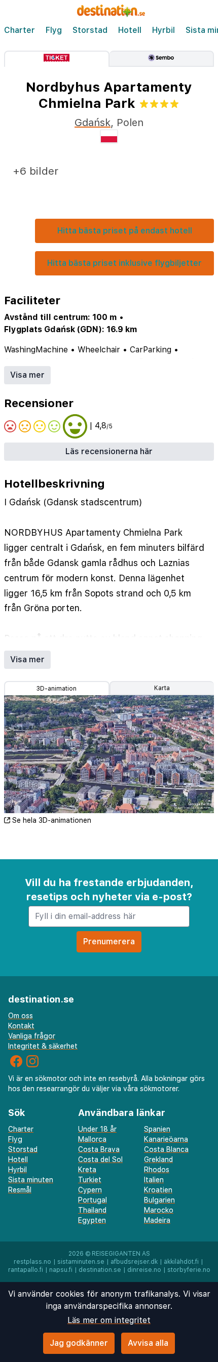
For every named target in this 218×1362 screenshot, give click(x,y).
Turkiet (89, 1180)
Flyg (54, 30)
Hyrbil (163, 30)
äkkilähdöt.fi (181, 1261)
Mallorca (92, 1139)
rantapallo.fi (25, 1269)
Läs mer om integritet (109, 1320)
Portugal (92, 1200)
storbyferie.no (188, 1269)
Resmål (19, 1190)
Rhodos (156, 1170)
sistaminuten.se (80, 1261)
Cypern (90, 1190)
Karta (162, 688)
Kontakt (21, 1026)
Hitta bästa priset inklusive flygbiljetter (124, 263)
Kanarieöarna (166, 1139)
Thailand (92, 1210)
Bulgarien (159, 1200)
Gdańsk (93, 122)
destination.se (100, 1269)
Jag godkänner (79, 1343)
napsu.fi (60, 1269)
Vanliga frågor (31, 1036)
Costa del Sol (100, 1159)
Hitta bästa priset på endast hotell (124, 230)
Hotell (129, 30)
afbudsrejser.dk (134, 1261)
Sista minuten (30, 1180)
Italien (154, 1180)
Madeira (157, 1220)
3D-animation (57, 688)
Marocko (158, 1210)
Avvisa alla (148, 1343)
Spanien (157, 1129)
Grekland (158, 1159)
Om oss (20, 1016)
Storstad (89, 30)
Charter (19, 30)
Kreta (87, 1170)
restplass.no (32, 1261)
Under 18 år (97, 1129)
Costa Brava (99, 1149)
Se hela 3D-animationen (51, 820)
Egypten (92, 1220)
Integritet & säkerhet (43, 1046)
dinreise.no (144, 1269)
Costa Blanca (166, 1149)
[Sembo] (162, 59)
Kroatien (158, 1190)
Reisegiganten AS (121, 1253)
